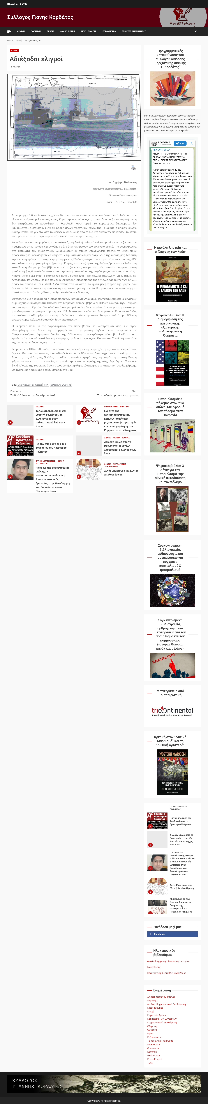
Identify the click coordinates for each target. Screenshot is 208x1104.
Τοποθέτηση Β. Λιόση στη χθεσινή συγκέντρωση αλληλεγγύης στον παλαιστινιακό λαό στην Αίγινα (20, 415)
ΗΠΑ (46, 384)
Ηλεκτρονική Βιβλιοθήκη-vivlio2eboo (166, 972)
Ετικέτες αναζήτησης (134, 31)
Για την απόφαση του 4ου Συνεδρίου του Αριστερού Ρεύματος (20, 445)
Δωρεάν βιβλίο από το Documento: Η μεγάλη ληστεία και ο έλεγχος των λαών (89, 445)
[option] (172, 818)
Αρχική (21, 31)
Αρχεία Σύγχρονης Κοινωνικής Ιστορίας (168, 960)
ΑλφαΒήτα (152, 1000)
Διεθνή (14, 50)
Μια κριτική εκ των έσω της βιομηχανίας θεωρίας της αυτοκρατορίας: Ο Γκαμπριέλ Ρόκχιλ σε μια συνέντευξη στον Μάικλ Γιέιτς (157, 886)
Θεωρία (50, 31)
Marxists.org (153, 966)
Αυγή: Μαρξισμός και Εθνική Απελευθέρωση (89, 469)
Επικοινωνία (109, 31)
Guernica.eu (153, 1047)
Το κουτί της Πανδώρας (160, 1040)
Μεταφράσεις (42, 463)
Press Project (154, 1058)
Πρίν (150, 1033)
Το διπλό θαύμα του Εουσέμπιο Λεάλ (32, 393)
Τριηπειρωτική (111, 466)
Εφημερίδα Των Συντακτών (162, 1018)
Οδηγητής (152, 1025)
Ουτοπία (152, 1029)
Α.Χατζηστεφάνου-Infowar (161, 996)
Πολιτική (36, 31)
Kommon (152, 1051)
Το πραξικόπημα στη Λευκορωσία (117, 393)
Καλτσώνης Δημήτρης (61, 384)
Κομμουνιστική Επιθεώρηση (162, 1022)
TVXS (150, 1062)
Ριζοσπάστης (154, 1036)
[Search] (196, 31)
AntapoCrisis (153, 1044)
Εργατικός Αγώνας (157, 1015)
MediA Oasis (153, 1055)
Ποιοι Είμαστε (88, 31)
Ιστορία (126, 438)
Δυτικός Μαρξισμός (46, 461)
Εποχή (150, 1011)
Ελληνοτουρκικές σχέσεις (30, 384)
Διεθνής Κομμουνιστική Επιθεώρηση (166, 1004)
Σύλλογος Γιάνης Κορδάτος (40, 17)
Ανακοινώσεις (67, 31)
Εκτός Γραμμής (155, 1007)
